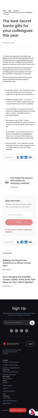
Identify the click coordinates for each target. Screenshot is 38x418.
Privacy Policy (7, 398)
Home (4, 11)
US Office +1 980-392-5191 (11, 362)
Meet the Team (7, 385)
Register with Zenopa (9, 375)
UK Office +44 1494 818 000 (11, 368)
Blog (10, 11)
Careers (5, 388)
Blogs (4, 394)
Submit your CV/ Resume (10, 372)
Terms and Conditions (10, 401)
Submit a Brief (7, 378)
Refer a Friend (7, 403)
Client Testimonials (9, 391)
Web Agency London (13, 410)
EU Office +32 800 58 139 (10, 365)
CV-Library (6, 56)
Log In (30, 344)
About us (5, 382)
